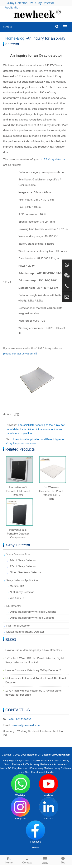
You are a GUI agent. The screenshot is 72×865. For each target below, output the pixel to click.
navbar (7, 26)
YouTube (48, 795)
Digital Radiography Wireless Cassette (33, 611)
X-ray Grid (24, 772)
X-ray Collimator (63, 768)
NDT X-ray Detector (22, 591)
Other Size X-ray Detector (25, 572)
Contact (27, 862)
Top (63, 862)
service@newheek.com (26, 725)
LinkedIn (48, 818)
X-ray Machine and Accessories (50, 764)
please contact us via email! (20, 353)
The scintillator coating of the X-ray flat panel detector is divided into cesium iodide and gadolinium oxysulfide (35, 429)
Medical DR (17, 585)
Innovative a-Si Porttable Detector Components (18, 533)
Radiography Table (22, 764)
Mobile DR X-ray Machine (13, 768)
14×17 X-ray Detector (23, 560)
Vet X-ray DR (18, 597)
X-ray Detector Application (22, 580)
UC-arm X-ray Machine (41, 768)
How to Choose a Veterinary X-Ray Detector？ (33, 670)
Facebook (35, 841)
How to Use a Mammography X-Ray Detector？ (34, 650)
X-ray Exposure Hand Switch (46, 760)
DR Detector (13, 605)
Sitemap (36, 847)
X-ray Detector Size (20, 3)
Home (10, 38)
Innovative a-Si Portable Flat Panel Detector (18, 491)
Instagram (20, 818)
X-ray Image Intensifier (43, 772)
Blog (20, 38)
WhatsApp (20, 795)
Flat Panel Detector (18, 625)
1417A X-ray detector (52, 159)
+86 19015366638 (20, 719)
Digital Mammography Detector (25, 631)
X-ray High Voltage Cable (16, 760)
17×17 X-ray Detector (23, 566)
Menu (44, 862)
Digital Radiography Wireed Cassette (32, 617)
